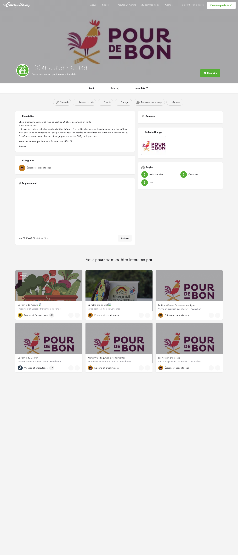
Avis (114, 88)
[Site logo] (16, 4)
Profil (92, 88)
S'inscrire (200, 4)
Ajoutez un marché (127, 4)
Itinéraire (125, 238)
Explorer (106, 4)
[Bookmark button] (77, 315)
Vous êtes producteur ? (221, 5)
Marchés (140, 88)
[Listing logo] (22, 70)
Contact (169, 4)
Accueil (93, 4)
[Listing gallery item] (153, 145)
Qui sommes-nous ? (150, 4)
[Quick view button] (71, 315)
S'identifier (187, 4)
